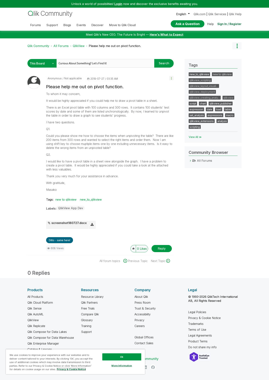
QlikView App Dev (70, 208)
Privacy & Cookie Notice (204, 318)
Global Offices (144, 337)
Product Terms (198, 341)
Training (86, 326)
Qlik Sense (34, 308)
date (209, 109)
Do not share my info (203, 347)
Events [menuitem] (81, 25)
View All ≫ (195, 136)
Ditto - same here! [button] (59, 240)
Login (118, 4)
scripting (195, 126)
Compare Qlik (90, 314)
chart (203, 103)
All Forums (61, 46)
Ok (121, 356)
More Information (121, 365)
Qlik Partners (89, 302)
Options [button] (237, 46)
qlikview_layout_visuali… (204, 86)
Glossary (87, 320)
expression (196, 109)
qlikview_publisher (221, 103)
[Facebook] (153, 367)
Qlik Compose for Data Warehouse (50, 337)
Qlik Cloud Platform (40, 302)
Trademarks (195, 324)
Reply (162, 248)
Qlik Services (217, 14)
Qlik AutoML (35, 314)
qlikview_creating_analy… (205, 97)
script (193, 103)
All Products (35, 297)
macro (229, 115)
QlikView (79, 46)
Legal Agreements (200, 335)
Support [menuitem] (52, 25)
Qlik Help (235, 14)
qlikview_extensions (202, 121)
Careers (139, 326)
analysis (222, 121)
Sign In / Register (229, 24)
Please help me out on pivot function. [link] (115, 46)
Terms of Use (197, 329)
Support (86, 332)
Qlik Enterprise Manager (43, 343)
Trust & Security (145, 308)
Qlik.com (200, 14)
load (218, 109)
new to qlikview (65, 199)
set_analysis (197, 115)
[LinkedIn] (145, 367)
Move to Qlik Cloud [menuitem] (122, 25)
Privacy (139, 320)
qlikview (228, 97)
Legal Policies (197, 312)
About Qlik (141, 297)
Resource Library (92, 297)
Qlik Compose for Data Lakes (47, 332)
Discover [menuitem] (97, 25)
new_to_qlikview (91, 199)
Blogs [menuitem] (67, 25)
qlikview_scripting (200, 80)
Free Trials (88, 308)
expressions (215, 115)
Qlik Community (38, 46)
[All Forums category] (190, 160)
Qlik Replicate (36, 326)
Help (210, 24)
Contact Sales (143, 343)
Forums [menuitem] (35, 25)
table (228, 109)
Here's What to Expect (166, 34)
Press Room (142, 302)
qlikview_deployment (202, 91)
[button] (171, 78)
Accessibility (142, 314)
